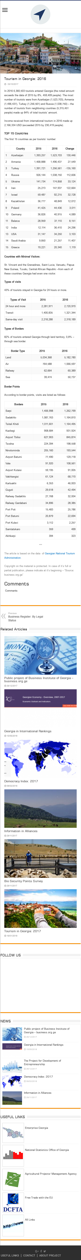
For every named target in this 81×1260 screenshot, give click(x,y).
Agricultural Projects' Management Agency (50, 1174)
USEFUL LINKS (10, 1255)
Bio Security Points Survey (23, 881)
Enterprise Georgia (36, 1128)
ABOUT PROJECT (50, 1255)
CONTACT (29, 1255)
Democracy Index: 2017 (21, 781)
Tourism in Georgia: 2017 (22, 931)
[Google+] (37, 1251)
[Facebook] (41, 1251)
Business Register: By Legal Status (25, 617)
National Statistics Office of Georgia (47, 1150)
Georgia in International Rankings (28, 731)
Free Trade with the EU (39, 1198)
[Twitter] (44, 1251)
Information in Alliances (21, 831)
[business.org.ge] (40, 14)
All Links (30, 1220)
